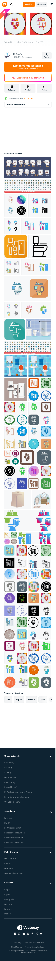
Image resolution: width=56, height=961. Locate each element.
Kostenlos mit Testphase (28, 67)
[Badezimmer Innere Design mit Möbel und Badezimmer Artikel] (16, 415)
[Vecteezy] (4, 4)
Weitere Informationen (16, 103)
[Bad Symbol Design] (15, 522)
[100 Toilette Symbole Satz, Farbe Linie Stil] (27, 433)
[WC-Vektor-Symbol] (15, 204)
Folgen (46, 57)
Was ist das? (28, 98)
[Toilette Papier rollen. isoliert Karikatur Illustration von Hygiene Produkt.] (17, 704)
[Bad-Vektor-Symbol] (15, 228)
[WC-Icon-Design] (15, 546)
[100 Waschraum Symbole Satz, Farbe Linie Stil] (27, 185)
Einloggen (41, 4)
